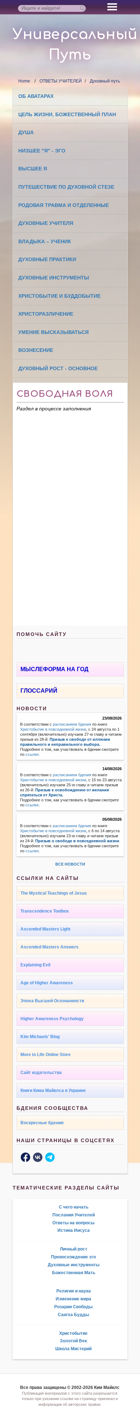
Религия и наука (73, 1291)
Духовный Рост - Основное (58, 368)
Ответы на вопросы (73, 1222)
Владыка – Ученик (44, 241)
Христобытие (73, 1333)
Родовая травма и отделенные (63, 205)
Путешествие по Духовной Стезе (66, 187)
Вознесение (35, 350)
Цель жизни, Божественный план (67, 114)
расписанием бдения (72, 724)
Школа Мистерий (73, 1348)
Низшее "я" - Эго (41, 151)
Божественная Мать (73, 1272)
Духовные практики (47, 259)
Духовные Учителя (45, 223)
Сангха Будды (73, 1314)
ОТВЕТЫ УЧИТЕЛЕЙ (60, 81)
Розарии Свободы (73, 1306)
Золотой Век (73, 1340)
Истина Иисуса (73, 1230)
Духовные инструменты (53, 278)
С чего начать (73, 1207)
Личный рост (73, 1249)
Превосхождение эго (73, 1256)
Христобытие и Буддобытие (59, 296)
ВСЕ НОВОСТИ (70, 864)
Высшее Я (32, 168)
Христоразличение (45, 314)
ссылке (32, 754)
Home (24, 81)
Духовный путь (105, 81)
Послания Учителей (73, 1214)
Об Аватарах (35, 96)
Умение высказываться (53, 332)
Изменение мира (73, 1298)
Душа (26, 132)
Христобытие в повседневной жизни (53, 729)
